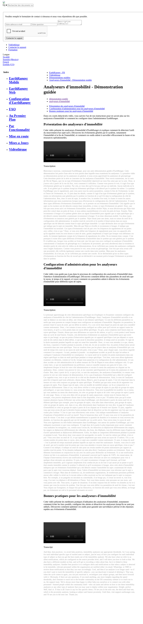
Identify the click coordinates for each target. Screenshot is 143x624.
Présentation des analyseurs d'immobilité (67, 106)
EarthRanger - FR (57, 72)
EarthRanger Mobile (18, 80)
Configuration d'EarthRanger (20, 100)
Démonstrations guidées (59, 77)
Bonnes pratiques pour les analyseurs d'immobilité (71, 111)
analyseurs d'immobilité (59, 101)
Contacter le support (17, 47)
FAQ (12, 109)
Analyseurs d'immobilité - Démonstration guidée (70, 80)
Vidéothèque (14, 45)
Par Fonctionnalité (19, 128)
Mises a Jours (18, 143)
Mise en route (19, 136)
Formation (12, 50)
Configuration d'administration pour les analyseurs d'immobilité (77, 108)
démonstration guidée (58, 99)
